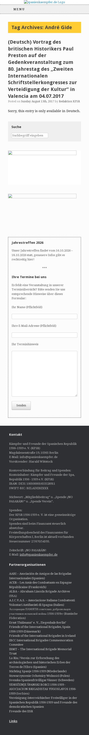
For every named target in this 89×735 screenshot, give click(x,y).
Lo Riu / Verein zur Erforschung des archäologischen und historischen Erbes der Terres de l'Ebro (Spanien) (40, 662)
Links (13, 721)
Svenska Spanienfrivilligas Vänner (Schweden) (41, 680)
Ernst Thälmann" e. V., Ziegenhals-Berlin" (37, 622)
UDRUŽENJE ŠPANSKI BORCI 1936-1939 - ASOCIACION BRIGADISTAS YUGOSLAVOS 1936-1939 (42, 689)
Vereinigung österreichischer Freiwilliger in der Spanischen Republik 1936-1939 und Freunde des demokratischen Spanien (43, 702)
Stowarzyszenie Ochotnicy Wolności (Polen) (39, 675)
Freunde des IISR (21, 711)
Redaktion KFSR (69, 101)
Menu (19, 9)
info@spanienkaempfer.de (39, 554)
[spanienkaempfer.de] (44, 2)
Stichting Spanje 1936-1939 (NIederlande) (38, 671)
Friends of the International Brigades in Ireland (42, 635)
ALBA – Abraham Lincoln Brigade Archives (39, 591)
